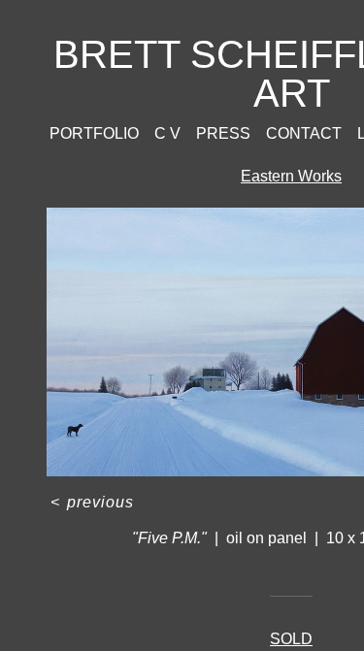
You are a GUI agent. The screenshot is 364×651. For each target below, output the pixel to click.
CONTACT (304, 133)
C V (167, 133)
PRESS (223, 133)
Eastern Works (291, 176)
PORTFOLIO (94, 133)
